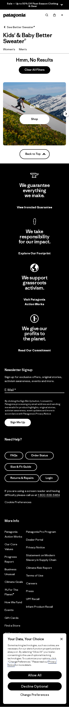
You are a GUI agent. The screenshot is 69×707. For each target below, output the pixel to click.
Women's (9, 49)
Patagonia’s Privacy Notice (37, 413)
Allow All (34, 675)
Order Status (39, 455)
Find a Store (12, 625)
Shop (34, 113)
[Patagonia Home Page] (14, 15)
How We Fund (13, 602)
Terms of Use (34, 575)
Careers (31, 583)
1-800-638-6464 (49, 495)
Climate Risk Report (39, 568)
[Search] (47, 15)
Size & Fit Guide (20, 466)
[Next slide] (66, 114)
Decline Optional (34, 686)
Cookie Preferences (18, 502)
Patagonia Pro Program (41, 532)
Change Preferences (34, 695)
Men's (23, 49)
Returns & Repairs (22, 478)
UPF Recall (32, 599)
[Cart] (54, 15)
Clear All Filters (34, 70)
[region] (34, 668)
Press (30, 591)
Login (49, 478)
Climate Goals (14, 582)
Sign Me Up (17, 422)
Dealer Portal (34, 539)
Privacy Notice (35, 547)
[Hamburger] (62, 15)
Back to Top (33, 154)
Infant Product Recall (39, 606)
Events (9, 610)
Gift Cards (12, 618)
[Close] (61, 639)
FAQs (13, 455)
